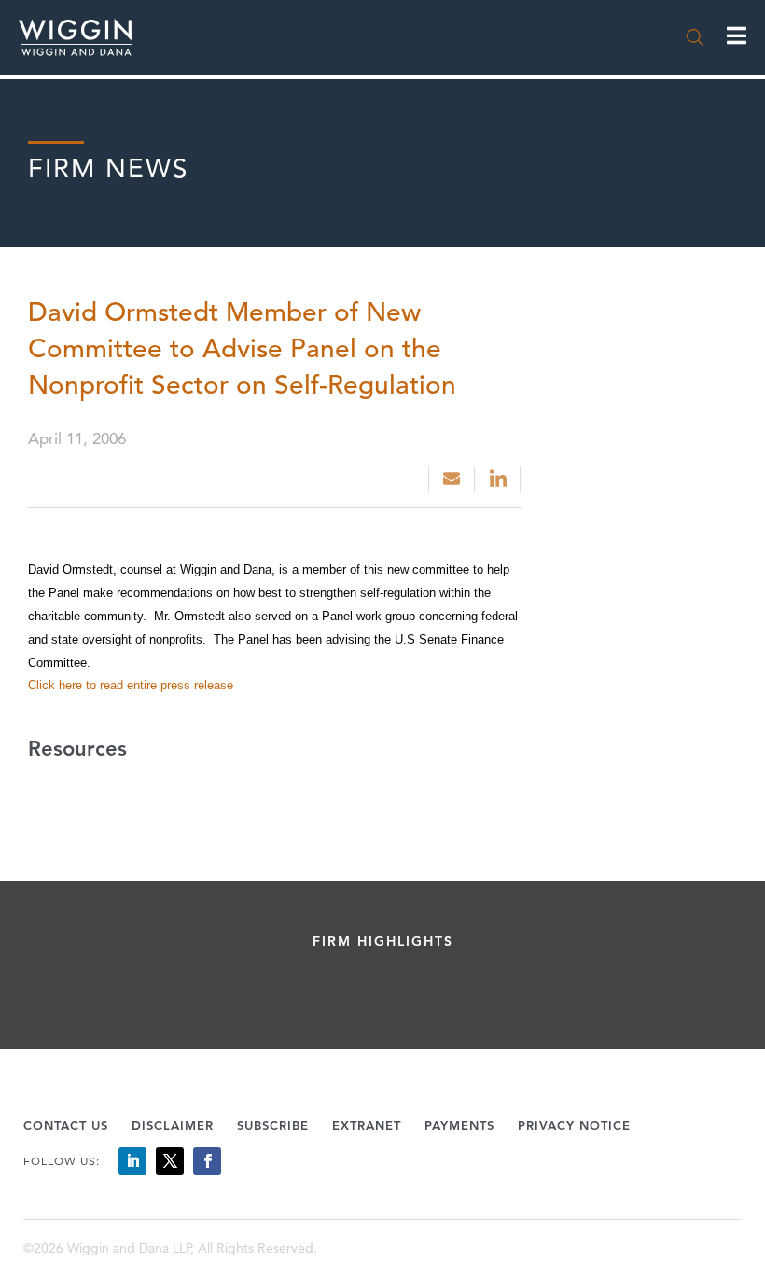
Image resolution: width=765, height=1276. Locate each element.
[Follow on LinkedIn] (132, 1161)
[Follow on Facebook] (207, 1161)
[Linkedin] (500, 479)
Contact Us (65, 1124)
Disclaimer (173, 1124)
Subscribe (273, 1124)
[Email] (451, 479)
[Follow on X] (170, 1161)
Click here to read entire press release (130, 685)
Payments (459, 1124)
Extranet (366, 1124)
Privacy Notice (574, 1124)
